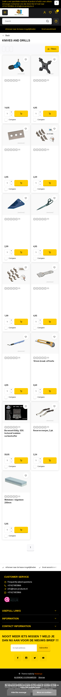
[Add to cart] (21, 114)
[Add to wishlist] (26, 59)
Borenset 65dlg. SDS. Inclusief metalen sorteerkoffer (14, 433)
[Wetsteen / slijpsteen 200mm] (16, 481)
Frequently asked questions (20, 582)
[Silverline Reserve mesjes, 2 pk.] (45, 412)
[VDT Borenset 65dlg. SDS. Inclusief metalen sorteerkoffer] (16, 412)
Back (8, 35)
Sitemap (41, 677)
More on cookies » (44, 692)
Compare (12, 119)
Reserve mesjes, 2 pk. (43, 430)
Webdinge (38, 674)
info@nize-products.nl (18, 589)
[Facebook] (17, 657)
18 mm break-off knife (43, 361)
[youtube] (43, 657)
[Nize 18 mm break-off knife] (45, 343)
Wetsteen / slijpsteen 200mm (14, 501)
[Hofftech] (45, 135)
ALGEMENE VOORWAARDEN (25, 677)
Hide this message (18, 692)
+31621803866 (14, 585)
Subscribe (43, 647)
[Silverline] (16, 65)
